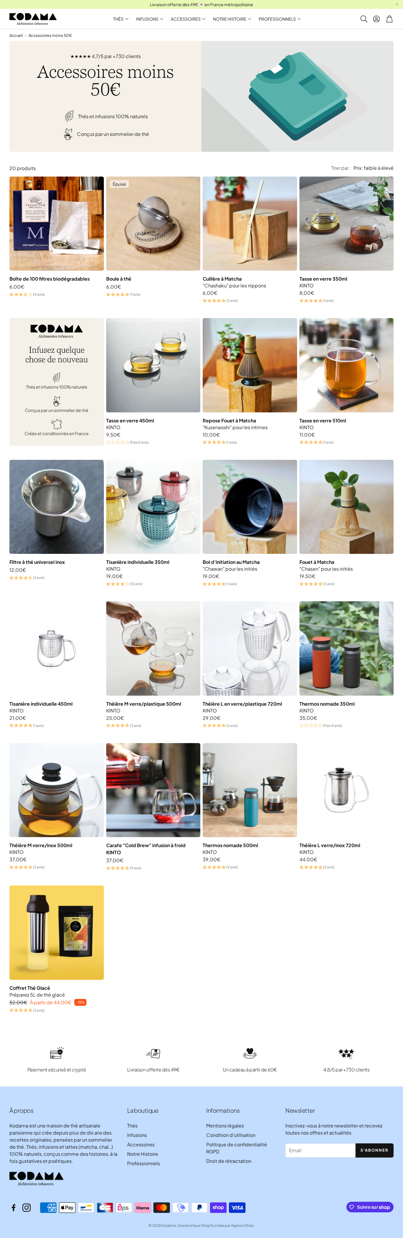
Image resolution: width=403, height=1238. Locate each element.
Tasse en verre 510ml (322, 420)
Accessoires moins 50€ (50, 35)
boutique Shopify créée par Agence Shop (219, 1225)
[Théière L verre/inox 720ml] (346, 790)
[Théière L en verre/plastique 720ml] (250, 648)
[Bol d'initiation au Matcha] (250, 507)
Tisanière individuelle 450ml (41, 704)
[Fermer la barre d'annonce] (397, 4)
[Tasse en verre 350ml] (346, 224)
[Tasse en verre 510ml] (346, 365)
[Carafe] (153, 790)
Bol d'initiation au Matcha (231, 562)
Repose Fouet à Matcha (229, 420)
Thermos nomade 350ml (327, 704)
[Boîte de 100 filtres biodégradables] (56, 224)
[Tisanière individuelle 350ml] (153, 507)
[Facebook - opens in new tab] (13, 1208)
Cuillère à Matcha (222, 279)
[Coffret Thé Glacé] (56, 932)
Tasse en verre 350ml (323, 279)
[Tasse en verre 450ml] (153, 365)
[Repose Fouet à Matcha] (250, 365)
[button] (363, 19)
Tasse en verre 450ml (130, 420)
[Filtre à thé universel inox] (56, 507)
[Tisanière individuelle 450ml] (56, 648)
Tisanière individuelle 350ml (137, 562)
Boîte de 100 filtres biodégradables (49, 279)
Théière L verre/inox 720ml (329, 845)
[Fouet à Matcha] (346, 507)
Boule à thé (118, 279)
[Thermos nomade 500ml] (250, 790)
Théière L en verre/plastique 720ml (242, 704)
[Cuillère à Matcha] (250, 224)
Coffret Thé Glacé (29, 988)
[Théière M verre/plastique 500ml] (153, 648)
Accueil (16, 35)
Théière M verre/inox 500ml (40, 845)
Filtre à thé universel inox (37, 562)
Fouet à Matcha (316, 562)
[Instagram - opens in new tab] (26, 1208)
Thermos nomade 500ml (230, 845)
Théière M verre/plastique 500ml (143, 704)
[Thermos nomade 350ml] (346, 648)
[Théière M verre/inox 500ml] (56, 790)
